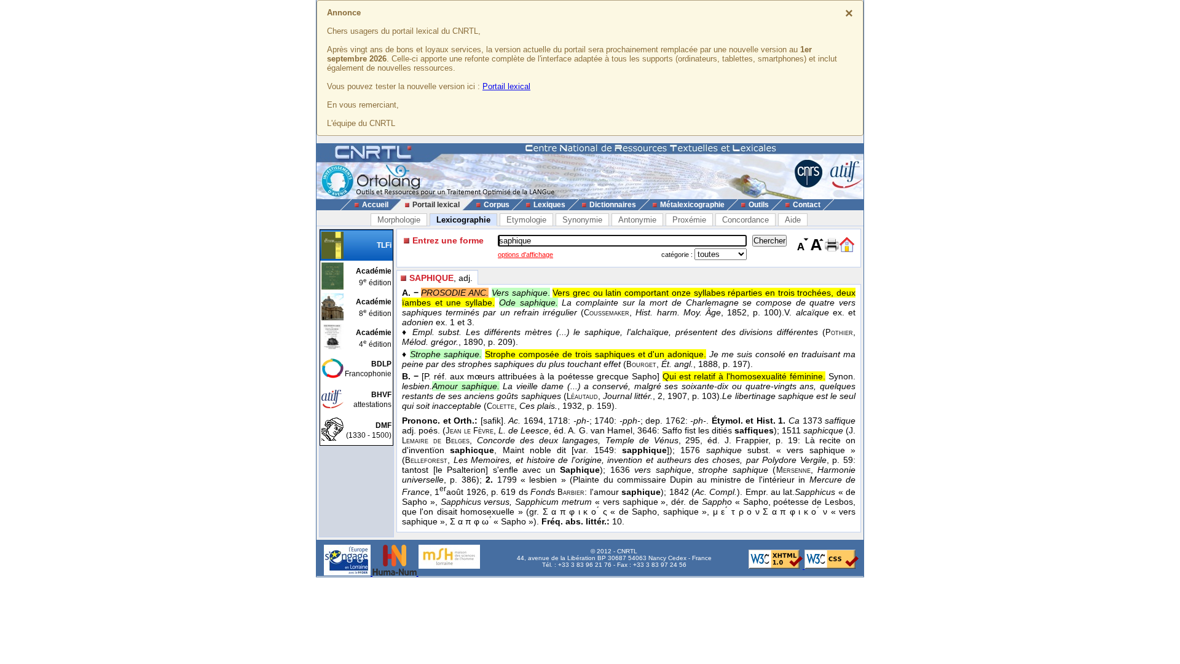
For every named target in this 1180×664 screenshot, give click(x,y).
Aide (793, 219)
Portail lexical (506, 86)
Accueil (375, 204)
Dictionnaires (612, 204)
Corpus (496, 204)
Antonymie (637, 219)
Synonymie (582, 219)
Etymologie (526, 219)
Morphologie (398, 219)
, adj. (441, 278)
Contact (806, 204)
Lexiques (549, 204)
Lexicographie (463, 219)
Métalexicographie (692, 204)
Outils (759, 204)
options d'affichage (525, 254)
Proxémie (689, 219)
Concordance (745, 219)
